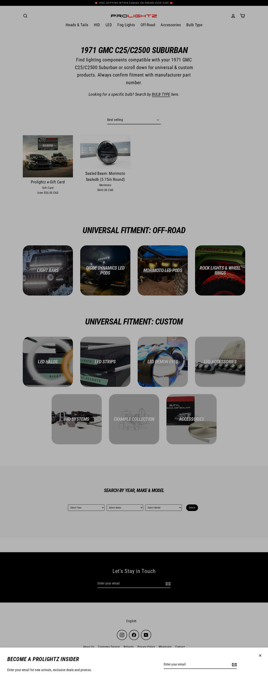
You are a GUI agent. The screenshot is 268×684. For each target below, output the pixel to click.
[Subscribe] (234, 664)
